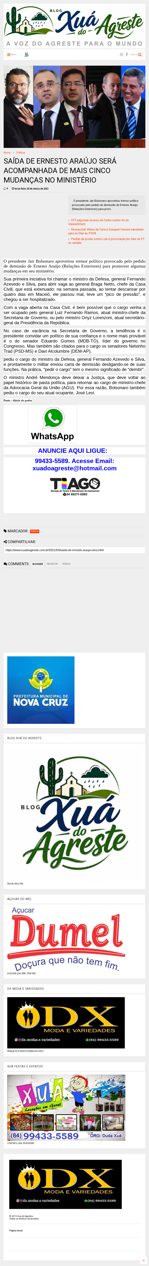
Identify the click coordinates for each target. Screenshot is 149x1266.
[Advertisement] (34, 220)
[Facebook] (127, 55)
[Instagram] (121, 55)
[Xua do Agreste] (26, 56)
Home (7, 152)
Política (21, 152)
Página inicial (15, 1230)
